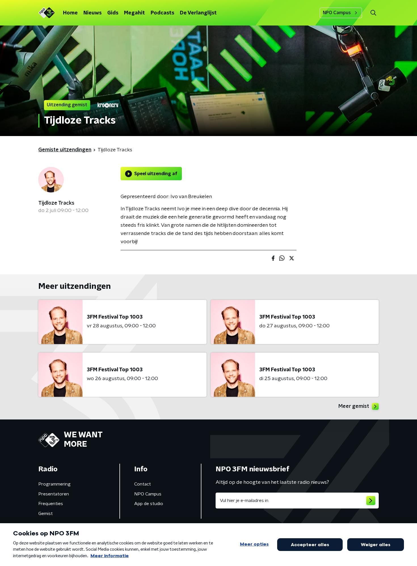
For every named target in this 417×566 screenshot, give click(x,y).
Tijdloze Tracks (56, 203)
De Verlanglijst (198, 13)
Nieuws (92, 13)
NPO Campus (337, 12)
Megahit (134, 13)
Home (70, 13)
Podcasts (162, 13)
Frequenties (50, 503)
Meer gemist (353, 406)
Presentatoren (53, 494)
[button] (373, 13)
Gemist (45, 513)
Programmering (54, 484)
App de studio (148, 503)
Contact (142, 484)
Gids (112, 13)
